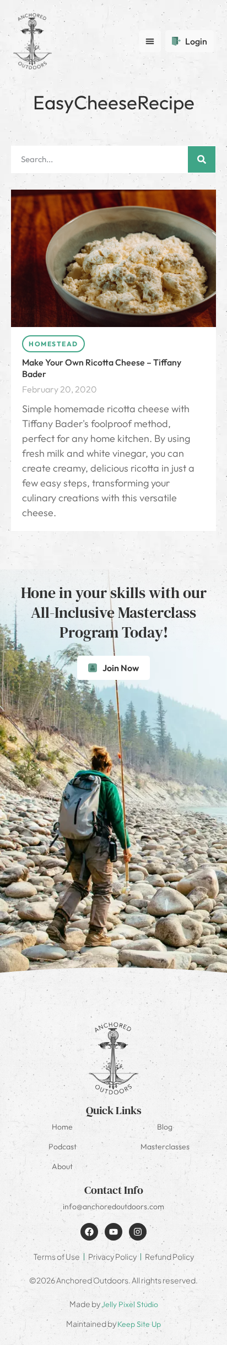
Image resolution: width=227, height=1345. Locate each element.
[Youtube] (113, 1232)
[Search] (201, 159)
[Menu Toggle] (150, 41)
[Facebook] (89, 1232)
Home (62, 1127)
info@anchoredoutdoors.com (113, 1206)
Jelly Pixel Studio (129, 1304)
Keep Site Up (139, 1324)
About (62, 1166)
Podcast (62, 1147)
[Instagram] (138, 1232)
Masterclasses (165, 1147)
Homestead (53, 344)
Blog (164, 1127)
